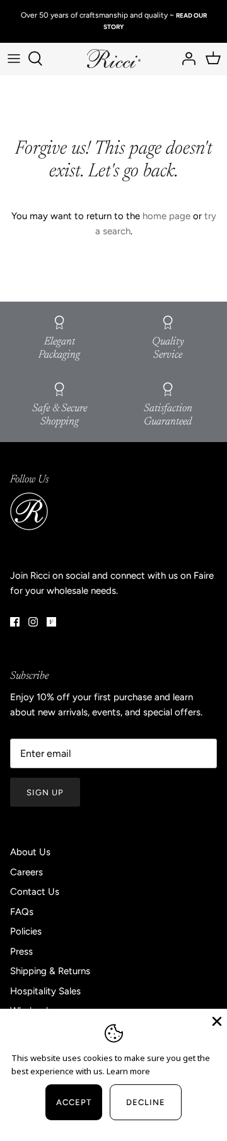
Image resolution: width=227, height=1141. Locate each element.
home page (166, 216)
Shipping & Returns (50, 971)
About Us (30, 852)
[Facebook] (15, 622)
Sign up (45, 792)
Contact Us (34, 891)
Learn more (128, 1071)
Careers (26, 872)
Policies (26, 931)
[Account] (185, 58)
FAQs (21, 911)
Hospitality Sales (45, 991)
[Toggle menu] (14, 58)
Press (21, 951)
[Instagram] (33, 622)
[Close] (215, 1020)
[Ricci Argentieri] (114, 59)
